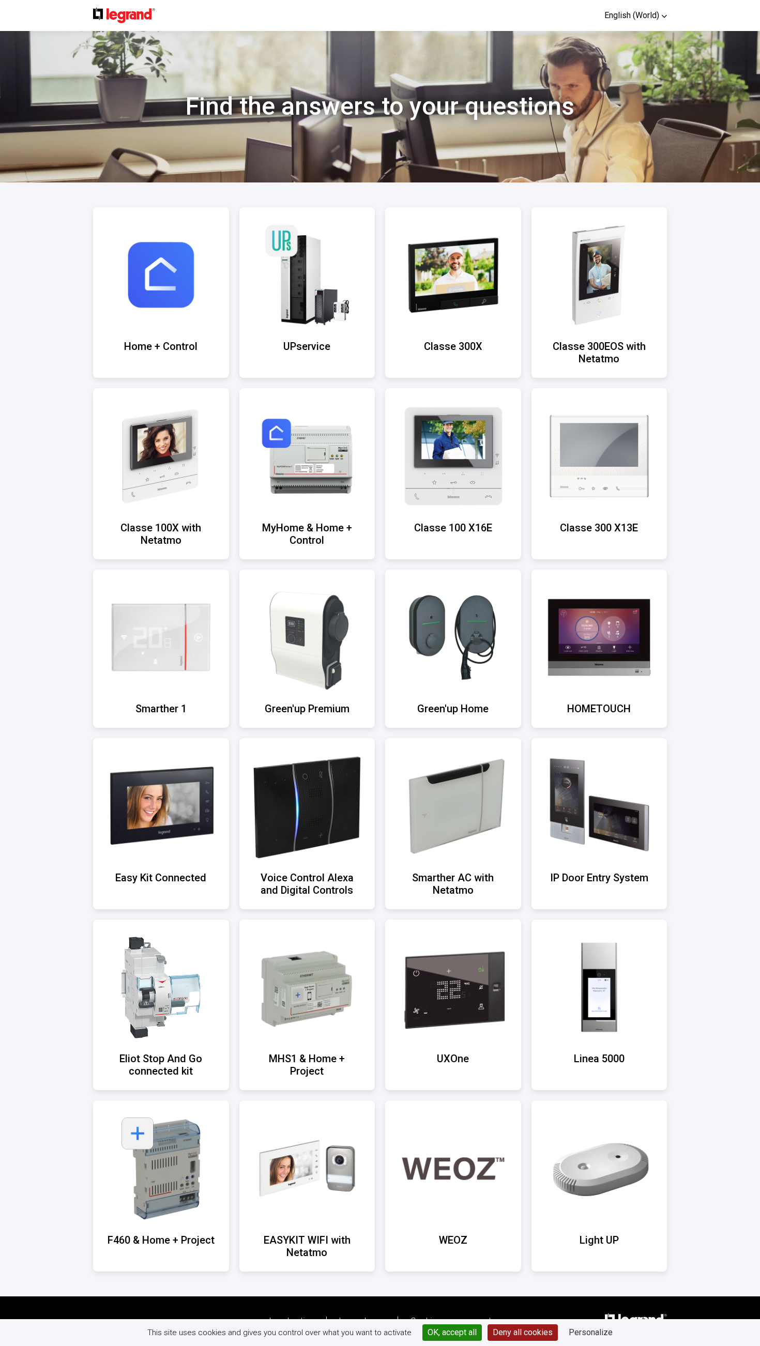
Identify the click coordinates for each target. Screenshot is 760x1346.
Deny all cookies (523, 1332)
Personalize (591, 1332)
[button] (635, 15)
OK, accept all (452, 1332)
